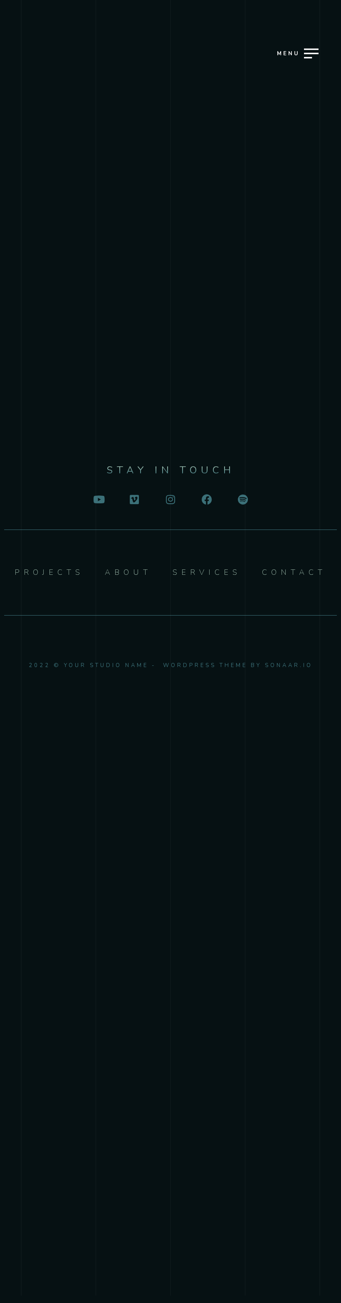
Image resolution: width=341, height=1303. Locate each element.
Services (169, 664)
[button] (295, 144)
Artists (169, 635)
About (169, 694)
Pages (169, 723)
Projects (169, 606)
